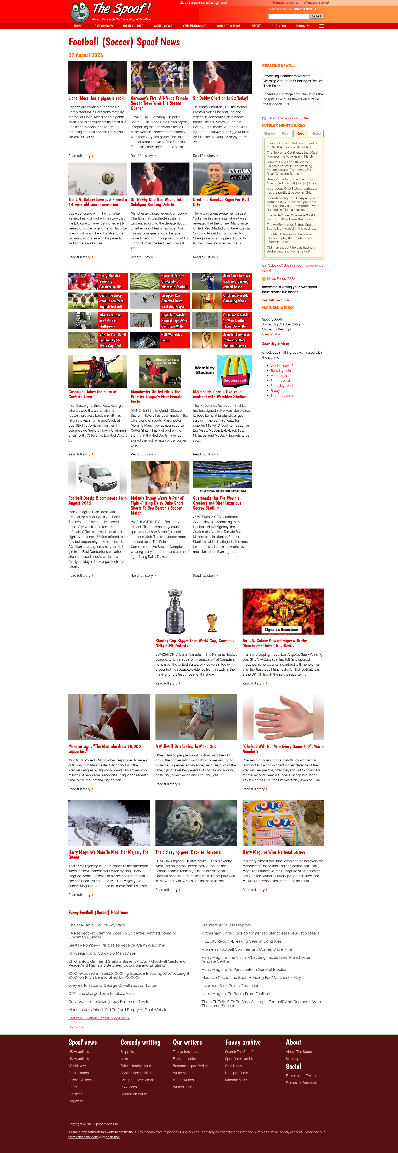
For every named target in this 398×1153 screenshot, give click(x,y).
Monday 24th (280, 376)
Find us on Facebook (302, 1083)
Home (78, 26)
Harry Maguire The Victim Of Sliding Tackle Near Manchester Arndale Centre (256, 959)
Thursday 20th (282, 396)
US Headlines (78, 1052)
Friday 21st (278, 391)
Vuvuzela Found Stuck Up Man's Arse (102, 953)
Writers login (182, 1087)
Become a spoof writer (190, 1066)
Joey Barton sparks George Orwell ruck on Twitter (113, 985)
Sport (72, 1087)
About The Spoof (299, 1052)
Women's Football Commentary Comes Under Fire (246, 949)
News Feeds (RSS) (281, 279)
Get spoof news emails (138, 1080)
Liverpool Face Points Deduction (230, 986)
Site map (292, 1059)
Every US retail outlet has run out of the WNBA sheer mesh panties (292, 145)
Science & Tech (80, 1080)
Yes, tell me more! (276, 300)
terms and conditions (83, 1137)
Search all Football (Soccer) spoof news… (99, 1018)
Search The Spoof (239, 1052)
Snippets (127, 1052)
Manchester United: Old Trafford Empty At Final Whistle (117, 1010)
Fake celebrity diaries (137, 1066)
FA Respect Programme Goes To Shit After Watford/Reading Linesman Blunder (122, 935)
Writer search (183, 1073)
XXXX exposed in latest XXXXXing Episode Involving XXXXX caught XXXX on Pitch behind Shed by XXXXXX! (128, 975)
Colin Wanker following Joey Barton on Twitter (109, 1002)
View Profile (271, 334)
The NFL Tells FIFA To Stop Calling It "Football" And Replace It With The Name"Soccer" (261, 1004)
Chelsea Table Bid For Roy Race (96, 925)
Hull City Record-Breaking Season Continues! (242, 941)
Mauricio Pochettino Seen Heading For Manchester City (251, 977)
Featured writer (184, 1059)
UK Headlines (78, 1059)
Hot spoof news (237, 1073)
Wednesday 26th (283, 366)
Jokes (125, 1059)
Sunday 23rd (280, 381)
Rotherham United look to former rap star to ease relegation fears (260, 933)
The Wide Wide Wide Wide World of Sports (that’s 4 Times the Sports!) (293, 217)
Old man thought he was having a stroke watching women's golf (291, 249)
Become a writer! (318, 3)
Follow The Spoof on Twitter (287, 118)
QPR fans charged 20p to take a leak (101, 993)
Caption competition (136, 1073)
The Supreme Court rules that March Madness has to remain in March (293, 154)
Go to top (75, 1027)
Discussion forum (287, 3)
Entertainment (79, 1073)
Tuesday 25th (281, 371)
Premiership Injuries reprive (226, 925)
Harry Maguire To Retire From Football (235, 994)
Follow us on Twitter (301, 1076)
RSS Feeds (129, 1087)
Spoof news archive (240, 1059)
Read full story (79, 156)
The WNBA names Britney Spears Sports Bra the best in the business (291, 227)
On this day (233, 1066)
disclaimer (113, 1137)
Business (75, 1094)
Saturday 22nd (282, 386)
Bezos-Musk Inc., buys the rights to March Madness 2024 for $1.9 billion (292, 181)
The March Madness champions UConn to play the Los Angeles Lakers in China (289, 238)
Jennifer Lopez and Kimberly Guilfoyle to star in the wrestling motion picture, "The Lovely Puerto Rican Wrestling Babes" (292, 168)
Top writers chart (186, 1052)
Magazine (75, 1101)
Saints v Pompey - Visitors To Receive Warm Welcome (116, 945)
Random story (236, 1080)
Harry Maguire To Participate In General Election (244, 969)
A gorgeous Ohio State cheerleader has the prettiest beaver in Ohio (292, 190)
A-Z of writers (183, 1080)
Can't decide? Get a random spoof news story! (292, 267)
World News (77, 1066)
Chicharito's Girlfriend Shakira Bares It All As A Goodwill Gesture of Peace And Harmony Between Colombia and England (127, 963)
